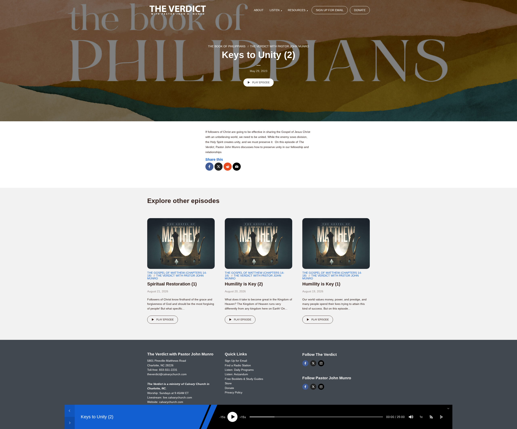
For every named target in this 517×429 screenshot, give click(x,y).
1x (421, 416)
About (259, 10)
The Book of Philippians (226, 46)
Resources (296, 10)
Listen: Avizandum (236, 374)
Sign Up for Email (330, 10)
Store (228, 383)
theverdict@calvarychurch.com (167, 374)
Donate (360, 10)
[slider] (316, 416)
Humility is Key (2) (244, 283)
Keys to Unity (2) (97, 416)
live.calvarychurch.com (177, 397)
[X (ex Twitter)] (313, 363)
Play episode (261, 82)
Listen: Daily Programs (239, 369)
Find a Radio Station (238, 365)
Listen (275, 10)
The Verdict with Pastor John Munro (279, 46)
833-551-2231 (168, 369)
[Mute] (411, 417)
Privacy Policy (233, 392)
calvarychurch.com (171, 402)
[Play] (232, 417)
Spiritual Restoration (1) (172, 283)
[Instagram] (321, 363)
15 (222, 417)
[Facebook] (305, 363)
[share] (441, 417)
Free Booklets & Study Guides (244, 378)
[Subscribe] (431, 417)
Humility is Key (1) (321, 283)
